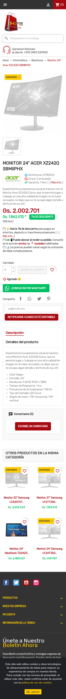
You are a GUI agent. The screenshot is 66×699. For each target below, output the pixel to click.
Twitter (16, 583)
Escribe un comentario (33, 426)
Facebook (6, 583)
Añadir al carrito (32, 269)
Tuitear (39, 298)
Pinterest (48, 298)
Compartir (20, 298)
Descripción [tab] (15, 333)
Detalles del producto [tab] (22, 342)
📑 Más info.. (55, 182)
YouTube (26, 583)
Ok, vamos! (33, 691)
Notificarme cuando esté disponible (31, 317)
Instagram (36, 583)
